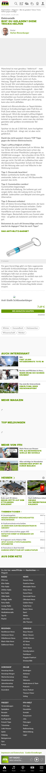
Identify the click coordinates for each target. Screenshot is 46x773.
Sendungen (27, 670)
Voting (25, 696)
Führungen (27, 722)
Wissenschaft (9, 333)
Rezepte (4, 712)
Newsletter (27, 709)
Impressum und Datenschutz (12, 753)
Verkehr (27, 628)
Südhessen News (7, 645)
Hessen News (28, 580)
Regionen (5, 628)
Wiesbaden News (29, 587)
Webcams (26, 680)
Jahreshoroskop (7, 683)
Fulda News (27, 606)
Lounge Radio (6, 606)
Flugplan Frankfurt (29, 657)
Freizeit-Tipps (6, 722)
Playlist (21, 3)
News (25, 577)
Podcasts (26, 687)
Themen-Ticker (10, 511)
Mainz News (27, 590)
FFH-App (26, 706)
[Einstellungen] (16, 478)
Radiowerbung (28, 729)
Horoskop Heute (7, 670)
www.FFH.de (17, 570)
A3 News (26, 641)
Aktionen (26, 674)
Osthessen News (7, 635)
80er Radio (5, 583)
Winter (6, 328)
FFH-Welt (27, 703)
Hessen (6, 477)
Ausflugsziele (6, 719)
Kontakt (26, 712)
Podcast (23, 770)
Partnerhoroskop (7, 687)
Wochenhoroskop (7, 677)
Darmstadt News (29, 596)
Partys (3, 745)
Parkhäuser (27, 654)
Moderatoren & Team (30, 683)
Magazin (15, 10)
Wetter (32, 3)
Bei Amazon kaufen (23, 311)
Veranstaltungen (7, 706)
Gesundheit (18, 328)
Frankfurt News (28, 583)
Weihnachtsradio (7, 609)
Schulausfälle (27, 661)
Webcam (37, 3)
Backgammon (6, 738)
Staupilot (27, 3)
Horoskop (6, 667)
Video (32, 770)
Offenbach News (29, 599)
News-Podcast (28, 690)
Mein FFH (43, 3)
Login (25, 735)
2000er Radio (6, 590)
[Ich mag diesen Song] (31, 759)
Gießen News (28, 603)
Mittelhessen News (8, 638)
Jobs (24, 719)
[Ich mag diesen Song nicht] (41, 759)
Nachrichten (5, 10)
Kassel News (27, 593)
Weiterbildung (28, 732)
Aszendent (5, 690)
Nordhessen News (8, 632)
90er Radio (5, 587)
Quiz (3, 741)
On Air (26, 667)
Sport (25, 612)
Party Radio (5, 603)
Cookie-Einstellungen (33, 753)
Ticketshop (5, 725)
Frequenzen (27, 716)
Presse (25, 725)
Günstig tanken (28, 651)
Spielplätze (5, 709)
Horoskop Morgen (8, 674)
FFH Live (4, 580)
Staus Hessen (28, 632)
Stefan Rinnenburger (19, 33)
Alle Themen (27, 622)
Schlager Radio (6, 599)
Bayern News (28, 609)
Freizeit (5, 703)
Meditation (5, 716)
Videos (25, 677)
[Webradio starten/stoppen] (36, 759)
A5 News (26, 645)
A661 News (27, 648)
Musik (14, 770)
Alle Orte (26, 619)
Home (4, 770)
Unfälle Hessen (28, 638)
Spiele (3, 732)
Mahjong (4, 735)
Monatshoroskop (7, 680)
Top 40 (3, 616)
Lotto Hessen (6, 729)
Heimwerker (32, 328)
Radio (4, 577)
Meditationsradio (7, 612)
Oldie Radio (5, 596)
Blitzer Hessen (28, 635)
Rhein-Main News (7, 641)
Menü (41, 770)
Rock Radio (5, 593)
